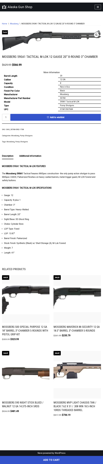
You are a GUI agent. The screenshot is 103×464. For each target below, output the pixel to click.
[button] (96, 34)
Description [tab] (7, 156)
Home (4, 24)
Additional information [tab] (30, 156)
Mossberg (14, 24)
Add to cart (51, 460)
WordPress (60, 453)
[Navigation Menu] (98, 7)
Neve (40, 453)
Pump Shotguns (26, 136)
